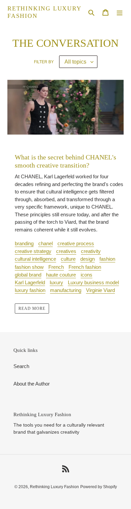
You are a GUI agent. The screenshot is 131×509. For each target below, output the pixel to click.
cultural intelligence (35, 259)
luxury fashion (30, 290)
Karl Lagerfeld (30, 282)
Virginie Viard (100, 290)
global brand (28, 275)
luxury (56, 282)
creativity (91, 251)
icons (86, 275)
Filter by (44, 62)
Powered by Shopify (98, 486)
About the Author (31, 384)
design (87, 259)
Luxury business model (93, 282)
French (56, 267)
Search (21, 366)
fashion (107, 259)
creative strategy (33, 251)
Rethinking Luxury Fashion (44, 12)
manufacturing (65, 290)
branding (24, 243)
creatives (66, 251)
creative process (75, 243)
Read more (31, 308)
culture (68, 259)
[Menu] (120, 12)
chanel (45, 243)
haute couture (61, 275)
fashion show (29, 267)
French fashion (85, 267)
